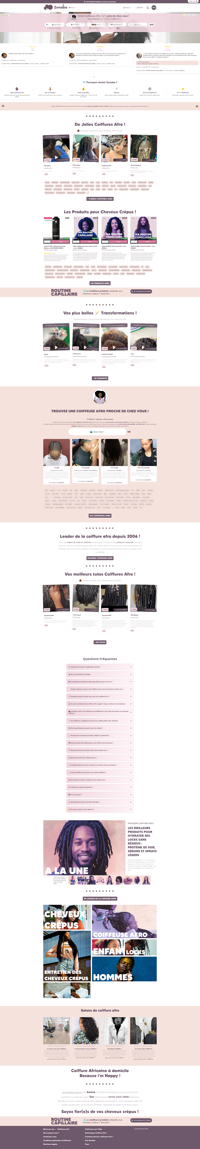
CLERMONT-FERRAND (134, 493)
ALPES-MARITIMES (93, 500)
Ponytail (113, 185)
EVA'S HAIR (115, 273)
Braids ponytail (106, 165)
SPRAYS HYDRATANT (102, 266)
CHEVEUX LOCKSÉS (124, 189)
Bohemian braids (79, 185)
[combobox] (72, 8)
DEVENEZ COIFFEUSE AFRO (100, 558)
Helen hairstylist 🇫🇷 (143, 467)
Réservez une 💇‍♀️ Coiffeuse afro (56, 1129)
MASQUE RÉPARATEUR (50, 270)
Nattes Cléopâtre (136, 165)
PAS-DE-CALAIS (89, 497)
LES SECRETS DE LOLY (69, 277)
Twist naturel (77, 615)
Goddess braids (68, 185)
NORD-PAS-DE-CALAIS (90, 507)
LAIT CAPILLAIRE (67, 266)
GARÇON (110, 189)
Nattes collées (75, 182)
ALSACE (99, 507)
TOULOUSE (65, 490)
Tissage (134, 182)
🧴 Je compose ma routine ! (141, 291)
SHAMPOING (48, 266)
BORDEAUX (100, 490)
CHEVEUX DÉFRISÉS (134, 189)
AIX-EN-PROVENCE (97, 493)
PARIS (46, 490)
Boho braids (76, 165)
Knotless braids (49, 185)
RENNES (138, 490)
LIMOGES (126, 493)
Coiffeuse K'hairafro (110, 63)
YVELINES (128, 497)
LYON (59, 490)
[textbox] (126, 8)
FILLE (116, 189)
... (50, 497)
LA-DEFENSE (150, 490)
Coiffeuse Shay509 (177, 69)
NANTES (76, 490)
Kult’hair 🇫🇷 (114, 467)
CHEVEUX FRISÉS (71, 192)
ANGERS (82, 493)
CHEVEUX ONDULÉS (49, 192)
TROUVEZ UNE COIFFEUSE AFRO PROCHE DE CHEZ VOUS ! (100, 411)
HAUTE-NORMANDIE (60, 507)
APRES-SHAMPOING (134, 266)
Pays (87, 1144)
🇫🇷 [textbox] (47, 24)
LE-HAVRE (47, 493)
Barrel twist (85, 182)
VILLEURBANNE (112, 493)
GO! (152, 24)
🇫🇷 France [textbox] (72, 7)
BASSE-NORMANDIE (93, 504)
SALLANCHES (11, 67)
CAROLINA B (79, 277)
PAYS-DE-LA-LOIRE (71, 507)
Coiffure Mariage (89, 185)
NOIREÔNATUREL (130, 273)
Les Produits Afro (100, 283)
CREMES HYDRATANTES (80, 273)
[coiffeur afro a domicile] (74, 18)
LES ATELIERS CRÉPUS (49, 220)
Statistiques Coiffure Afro (95, 1133)
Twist (111, 182)
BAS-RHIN (102, 500)
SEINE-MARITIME (136, 497)
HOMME (98, 189)
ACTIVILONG (59, 277)
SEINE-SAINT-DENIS (109, 497)
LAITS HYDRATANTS (113, 266)
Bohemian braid (49, 615)
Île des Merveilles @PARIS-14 (143, 1049)
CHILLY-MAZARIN (148, 66)
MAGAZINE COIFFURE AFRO (141, 823)
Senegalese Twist (122, 185)
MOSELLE (84, 500)
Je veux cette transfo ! (63, 348)
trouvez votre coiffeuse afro (80, 1101)
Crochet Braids (57, 189)
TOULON (63, 493)
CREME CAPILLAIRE (136, 270)
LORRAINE (80, 507)
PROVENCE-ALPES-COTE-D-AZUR (130, 500)
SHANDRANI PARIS (107, 273)
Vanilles (47, 182)
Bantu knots (85, 189)
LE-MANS (88, 493)
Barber (98, 185)
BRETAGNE (142, 504)
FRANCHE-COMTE (49, 507)
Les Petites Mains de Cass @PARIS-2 (85, 1049)
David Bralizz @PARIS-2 (114, 1049)
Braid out (77, 189)
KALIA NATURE (97, 273)
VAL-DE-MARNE (145, 497)
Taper (150, 185)
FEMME (46, 174)
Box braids (126, 182)
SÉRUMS (93, 266)
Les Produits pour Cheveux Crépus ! (100, 211)
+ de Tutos (100, 642)
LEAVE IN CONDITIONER (114, 270)
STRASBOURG (84, 490)
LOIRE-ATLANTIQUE (63, 500)
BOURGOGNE (134, 504)
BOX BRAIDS (134, 615)
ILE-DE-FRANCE (57, 497)
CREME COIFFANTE (124, 266)
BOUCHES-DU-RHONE (67, 497)
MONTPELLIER (92, 490)
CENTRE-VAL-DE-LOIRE (116, 504)
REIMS (143, 490)
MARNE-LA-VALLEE (109, 490)
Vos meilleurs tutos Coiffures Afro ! (100, 574)
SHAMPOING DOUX (57, 266)
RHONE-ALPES (144, 500)
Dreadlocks (55, 182)
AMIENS (149, 493)
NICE (71, 490)
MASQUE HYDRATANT (78, 266)
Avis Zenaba (90, 1140)
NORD (76, 497)
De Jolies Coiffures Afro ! (100, 124)
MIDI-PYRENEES (68, 504)
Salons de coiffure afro (100, 1010)
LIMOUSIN (126, 504)
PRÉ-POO (94, 270)
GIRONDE (47, 500)
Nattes (46, 354)
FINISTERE (119, 500)
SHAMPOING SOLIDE (147, 270)
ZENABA (75, 218)
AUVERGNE (47, 504)
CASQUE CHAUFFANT (60, 273)
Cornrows (104, 182)
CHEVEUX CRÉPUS (81, 192)
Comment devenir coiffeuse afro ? (99, 1137)
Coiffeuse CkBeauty (44, 70)
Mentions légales (50, 1144)
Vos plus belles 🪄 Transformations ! (100, 312)
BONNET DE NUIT (74, 270)
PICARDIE (151, 500)
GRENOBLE (70, 493)
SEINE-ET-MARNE (119, 497)
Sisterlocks (59, 185)
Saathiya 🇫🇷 (85, 467)
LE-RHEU (77, 60)
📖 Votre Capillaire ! (100, 1)
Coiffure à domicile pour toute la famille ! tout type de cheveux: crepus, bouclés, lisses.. (60, 880)
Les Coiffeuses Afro (100, 516)
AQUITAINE (149, 504)
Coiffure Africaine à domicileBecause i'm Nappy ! (100, 1073)
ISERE (79, 500)
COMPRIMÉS (69, 273)
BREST (105, 493)
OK (129, 431)
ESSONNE (54, 500)
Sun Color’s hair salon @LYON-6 (56, 1049)
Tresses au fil (76, 354)
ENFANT (104, 189)
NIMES (119, 493)
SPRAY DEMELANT (49, 273)
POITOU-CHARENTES (104, 504)
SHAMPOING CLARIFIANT (62, 270)
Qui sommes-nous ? (51, 1133)
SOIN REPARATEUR (102, 270)
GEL (142, 266)
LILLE (133, 490)
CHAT (193, 1)
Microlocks (47, 165)
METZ (46, 497)
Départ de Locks (142, 182)
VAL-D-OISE (72, 500)
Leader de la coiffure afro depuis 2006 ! (100, 536)
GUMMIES (90, 273)
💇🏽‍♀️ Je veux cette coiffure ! (62, 160)
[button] (86, 77)
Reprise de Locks (68, 189)
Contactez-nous (49, 1137)
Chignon (151, 182)
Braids (92, 182)
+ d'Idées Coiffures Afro (100, 199)
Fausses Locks (132, 185)
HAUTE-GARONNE (110, 500)
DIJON (76, 493)
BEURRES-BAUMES (126, 270)
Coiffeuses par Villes (93, 1129)
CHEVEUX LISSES (144, 189)
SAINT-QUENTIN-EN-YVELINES (122, 490)
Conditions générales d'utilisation (57, 1140)
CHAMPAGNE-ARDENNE (58, 504)
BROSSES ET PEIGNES (84, 270)
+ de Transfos (100, 378)
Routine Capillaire (64, 292)
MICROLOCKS (149, 69)
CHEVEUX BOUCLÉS (60, 192)
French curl (48, 189)
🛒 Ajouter (60, 241)
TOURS (143, 493)
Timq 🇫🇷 (56, 467)
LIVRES (87, 266)
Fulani (97, 182)
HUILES (147, 266)
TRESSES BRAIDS (15, 70)
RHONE (81, 497)
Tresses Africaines (64, 182)
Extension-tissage (107, 354)
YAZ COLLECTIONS (141, 273)
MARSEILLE (52, 490)
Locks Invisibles (142, 185)
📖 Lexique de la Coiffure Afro (100, 898)
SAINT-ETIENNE (55, 493)
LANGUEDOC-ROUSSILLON (80, 504)
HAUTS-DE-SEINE (99, 497)
